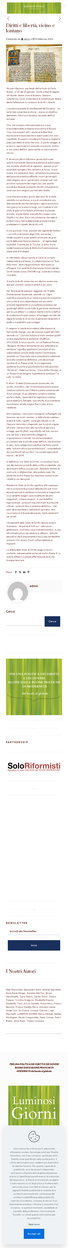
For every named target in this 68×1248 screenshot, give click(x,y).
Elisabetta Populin (44, 999)
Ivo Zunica (23, 1010)
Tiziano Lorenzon (35, 1020)
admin (27, 38)
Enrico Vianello (31, 1003)
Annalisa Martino (35, 993)
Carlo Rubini (26, 996)
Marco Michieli (45, 1013)
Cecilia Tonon (41, 996)
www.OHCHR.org (30, 271)
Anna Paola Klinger (15, 993)
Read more (34, 1224)
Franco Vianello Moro (27, 1006)
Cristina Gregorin (24, 999)
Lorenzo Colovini (39, 1010)
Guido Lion (11, 1010)
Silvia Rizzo (19, 1020)
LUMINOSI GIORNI (27, 1013)
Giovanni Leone (47, 1006)
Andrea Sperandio (51, 989)
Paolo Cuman (46, 1017)
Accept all (34, 1233)
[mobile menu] (63, 5)
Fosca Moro (46, 1003)
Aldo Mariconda (14, 989)
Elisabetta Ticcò (14, 1003)
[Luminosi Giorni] (34, 4)
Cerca (10, 611)
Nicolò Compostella (28, 1017)
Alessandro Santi (32, 989)
